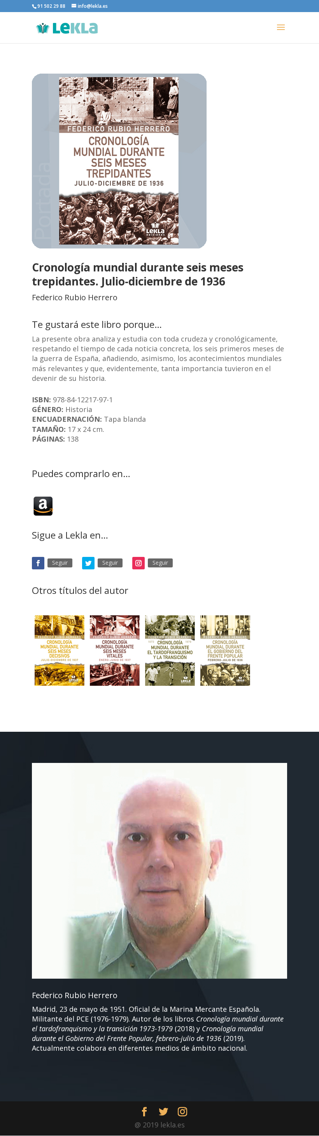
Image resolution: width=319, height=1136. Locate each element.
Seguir (60, 562)
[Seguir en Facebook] (38, 563)
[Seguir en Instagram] (138, 563)
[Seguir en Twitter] (88, 563)
